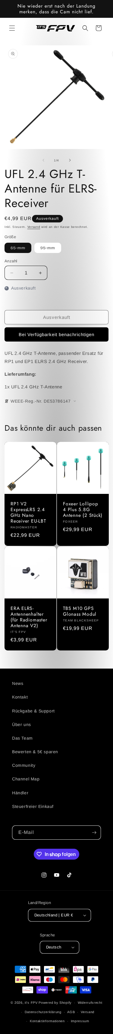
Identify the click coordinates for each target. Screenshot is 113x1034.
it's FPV (31, 1002)
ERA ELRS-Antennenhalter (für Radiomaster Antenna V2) (29, 616)
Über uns (21, 724)
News (17, 683)
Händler (20, 792)
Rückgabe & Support (33, 710)
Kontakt (20, 697)
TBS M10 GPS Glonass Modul (79, 611)
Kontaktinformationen (47, 1021)
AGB (71, 1012)
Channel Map (26, 778)
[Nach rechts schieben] (70, 160)
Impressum (80, 1021)
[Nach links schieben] (43, 160)
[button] (12, 28)
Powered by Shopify (55, 1002)
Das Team (22, 738)
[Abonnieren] (94, 832)
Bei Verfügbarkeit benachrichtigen (56, 334)
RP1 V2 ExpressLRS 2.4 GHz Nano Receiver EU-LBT (28, 512)
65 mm (21, 249)
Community (23, 765)
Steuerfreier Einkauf (33, 806)
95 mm (50, 249)
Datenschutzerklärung (43, 1012)
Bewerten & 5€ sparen (35, 751)
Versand (33, 227)
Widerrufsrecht (90, 1002)
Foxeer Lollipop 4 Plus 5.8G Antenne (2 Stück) (82, 509)
